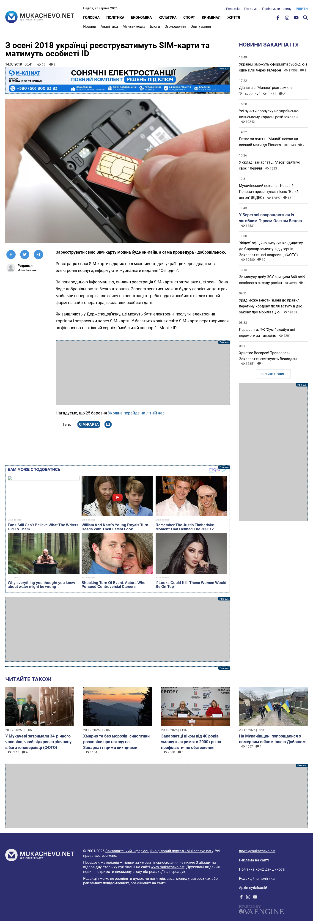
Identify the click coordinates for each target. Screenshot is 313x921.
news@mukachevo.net (257, 851)
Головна (91, 17)
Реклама (251, 9)
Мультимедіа (134, 26)
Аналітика (109, 26)
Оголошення (175, 26)
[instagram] (287, 18)
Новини (89, 26)
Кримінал (211, 17)
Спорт (189, 17)
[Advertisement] (143, 373)
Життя (233, 17)
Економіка (141, 17)
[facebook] (278, 18)
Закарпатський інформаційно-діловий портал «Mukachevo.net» (159, 851)
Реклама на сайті (254, 860)
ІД (108, 424)
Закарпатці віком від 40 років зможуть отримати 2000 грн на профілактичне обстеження (191, 742)
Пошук (305, 17)
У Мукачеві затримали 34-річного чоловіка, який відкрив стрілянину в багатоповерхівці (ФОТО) (38, 742)
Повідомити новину (276, 9)
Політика (115, 17)
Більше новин (273, 374)
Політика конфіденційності (262, 869)
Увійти (302, 9)
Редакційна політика (257, 878)
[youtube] (296, 18)
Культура (167, 17)
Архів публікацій (253, 887)
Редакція (233, 9)
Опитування (200, 26)
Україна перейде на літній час (136, 413)
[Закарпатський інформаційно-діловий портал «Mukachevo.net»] (39, 17)
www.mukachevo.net (167, 867)
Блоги (155, 26)
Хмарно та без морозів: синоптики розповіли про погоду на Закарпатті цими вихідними (116, 742)
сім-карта (89, 424)
